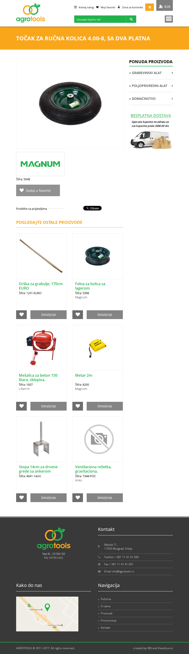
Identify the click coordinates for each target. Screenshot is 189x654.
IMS (149, 648)
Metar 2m (83, 375)
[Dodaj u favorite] (21, 314)
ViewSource (165, 648)
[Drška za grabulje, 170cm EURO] (41, 256)
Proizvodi (105, 613)
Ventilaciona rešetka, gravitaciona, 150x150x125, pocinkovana (93, 473)
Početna (104, 599)
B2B (167, 6)
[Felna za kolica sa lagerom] (98, 256)
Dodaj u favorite (38, 190)
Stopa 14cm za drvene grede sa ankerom (38, 469)
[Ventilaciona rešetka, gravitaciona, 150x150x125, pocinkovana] (98, 439)
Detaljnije (48, 314)
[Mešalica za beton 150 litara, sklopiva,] (41, 347)
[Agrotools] (30, 22)
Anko (78, 480)
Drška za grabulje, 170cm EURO (41, 286)
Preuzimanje (107, 620)
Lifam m (24, 389)
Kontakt (104, 628)
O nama (104, 606)
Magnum (81, 297)
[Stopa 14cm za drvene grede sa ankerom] (41, 439)
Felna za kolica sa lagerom (90, 286)
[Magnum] (40, 175)
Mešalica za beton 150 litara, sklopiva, (38, 377)
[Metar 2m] (98, 347)
